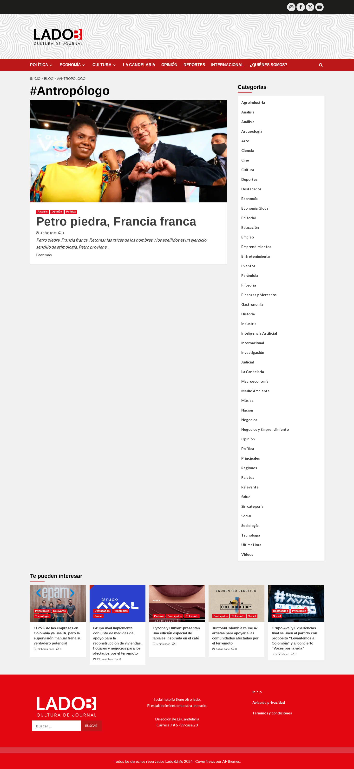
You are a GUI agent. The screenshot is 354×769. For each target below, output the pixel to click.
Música (247, 400)
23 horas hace (105, 659)
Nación (247, 410)
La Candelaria (252, 371)
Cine (245, 160)
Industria (248, 323)
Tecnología (250, 535)
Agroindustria (253, 102)
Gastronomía (252, 304)
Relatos (247, 477)
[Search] (321, 65)
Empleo (247, 237)
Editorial (248, 218)
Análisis (43, 211)
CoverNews (205, 761)
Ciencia (247, 150)
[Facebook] (300, 7)
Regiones (249, 468)
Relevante (250, 487)
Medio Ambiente (255, 391)
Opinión (57, 211)
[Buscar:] (56, 725)
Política (71, 211)
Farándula (249, 275)
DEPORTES (194, 65)
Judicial (247, 362)
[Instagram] (291, 7)
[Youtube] (319, 7)
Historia (248, 314)
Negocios (249, 420)
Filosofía (248, 285)
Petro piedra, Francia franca (116, 221)
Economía (249, 198)
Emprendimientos (256, 246)
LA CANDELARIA (139, 65)
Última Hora (251, 545)
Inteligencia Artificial (259, 333)
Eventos (248, 266)
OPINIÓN (169, 65)
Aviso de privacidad (268, 702)
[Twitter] (310, 7)
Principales (250, 458)
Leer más (44, 254)
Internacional (252, 343)
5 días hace (163, 644)
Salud (245, 496)
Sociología (250, 525)
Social (246, 516)
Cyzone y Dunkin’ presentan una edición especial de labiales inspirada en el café (176, 633)
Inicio (257, 692)
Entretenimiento (255, 256)
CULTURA (101, 65)
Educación (250, 227)
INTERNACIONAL (227, 65)
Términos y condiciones (272, 713)
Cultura (247, 170)
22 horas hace (46, 649)
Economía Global (255, 208)
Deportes (249, 179)
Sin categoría (252, 506)
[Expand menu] (51, 65)
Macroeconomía (255, 381)
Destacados (251, 189)
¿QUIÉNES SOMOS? (268, 65)
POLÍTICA (39, 65)
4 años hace (48, 233)
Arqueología (251, 131)
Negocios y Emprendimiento (265, 429)
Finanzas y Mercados (258, 295)
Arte (245, 141)
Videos (247, 554)
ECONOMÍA (70, 65)
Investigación (252, 352)
